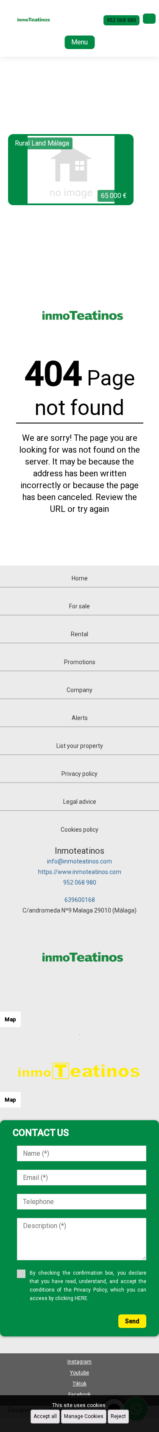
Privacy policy (79, 773)
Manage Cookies (83, 1416)
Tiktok (79, 1384)
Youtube (79, 1373)
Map (10, 1019)
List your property (79, 745)
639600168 (79, 899)
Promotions (79, 662)
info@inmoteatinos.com (79, 861)
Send (132, 1321)
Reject (118, 1416)
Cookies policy (79, 829)
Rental (79, 634)
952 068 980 (79, 882)
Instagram (79, 1362)
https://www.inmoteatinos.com (79, 872)
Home (80, 578)
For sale (79, 606)
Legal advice (79, 801)
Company (79, 690)
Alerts (80, 718)
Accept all (45, 1416)
